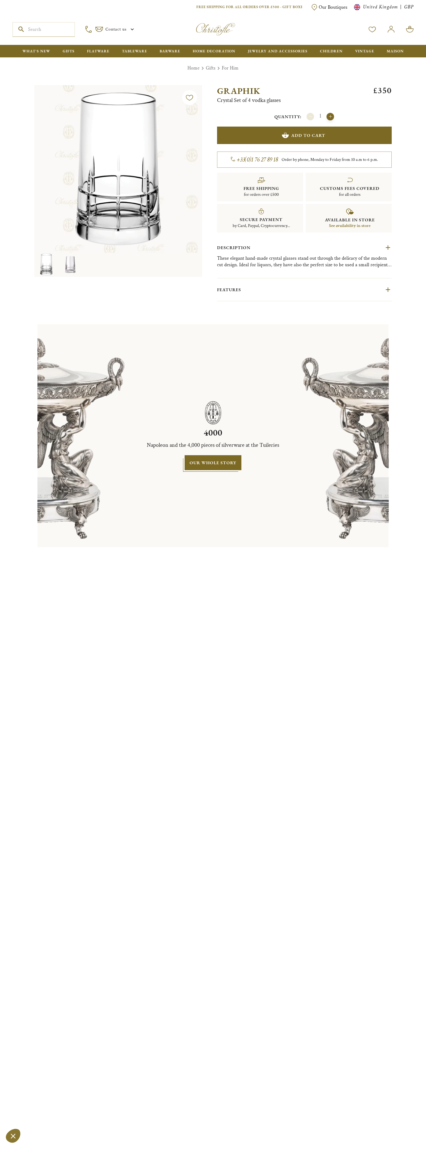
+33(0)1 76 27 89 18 (257, 160)
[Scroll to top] (401, 1137)
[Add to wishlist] (189, 97)
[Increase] (330, 116)
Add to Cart (308, 135)
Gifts (210, 68)
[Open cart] (410, 29)
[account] (372, 29)
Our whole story (213, 462)
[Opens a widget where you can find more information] (23, 1151)
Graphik (238, 90)
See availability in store (349, 225)
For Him (230, 68)
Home (193, 68)
